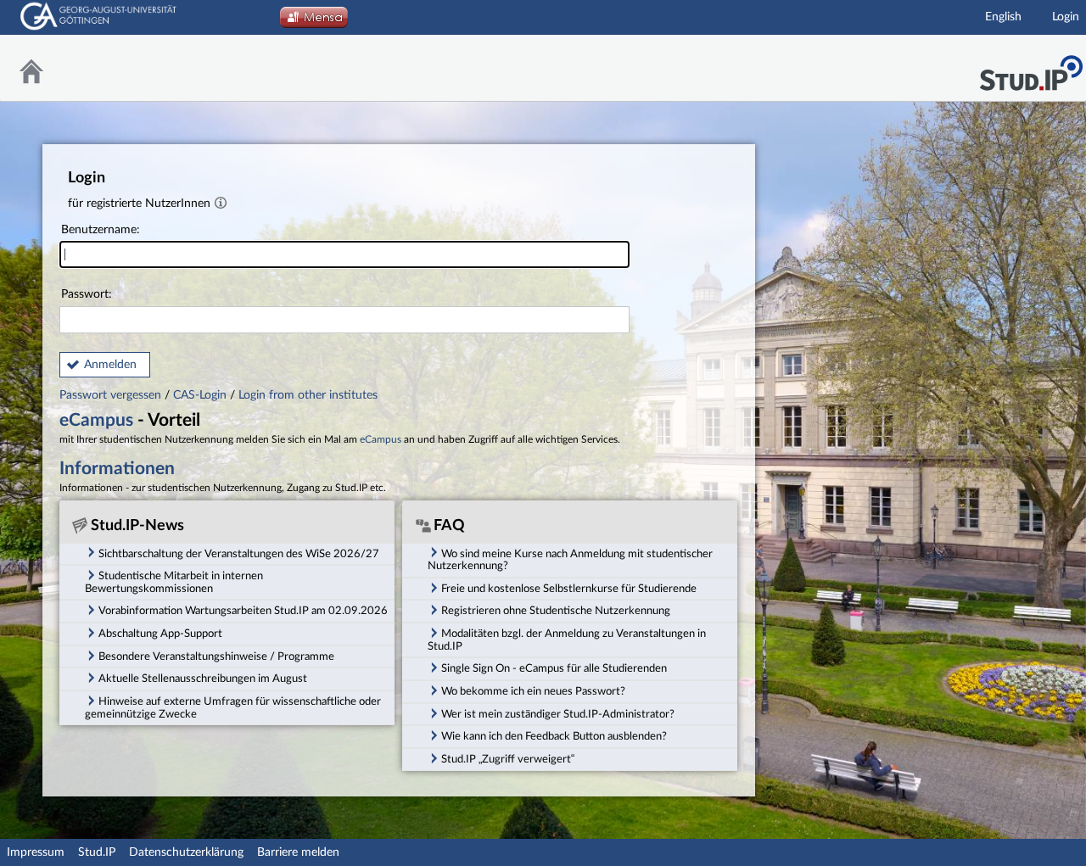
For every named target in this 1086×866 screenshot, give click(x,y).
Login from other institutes (308, 395)
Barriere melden (298, 852)
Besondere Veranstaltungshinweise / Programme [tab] (216, 656)
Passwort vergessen (112, 395)
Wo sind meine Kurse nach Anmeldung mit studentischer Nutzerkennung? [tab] (570, 560)
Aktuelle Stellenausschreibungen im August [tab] (202, 678)
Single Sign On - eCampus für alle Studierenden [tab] (554, 668)
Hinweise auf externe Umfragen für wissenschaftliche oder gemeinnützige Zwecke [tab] (233, 708)
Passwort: (86, 294)
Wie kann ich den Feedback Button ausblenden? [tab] (554, 736)
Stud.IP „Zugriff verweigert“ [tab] (507, 759)
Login (1065, 17)
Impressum (35, 852)
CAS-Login (200, 395)
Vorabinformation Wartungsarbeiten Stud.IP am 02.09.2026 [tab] (243, 611)
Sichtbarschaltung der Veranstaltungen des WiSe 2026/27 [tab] (238, 554)
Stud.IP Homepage (1031, 68)
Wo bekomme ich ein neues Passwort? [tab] (533, 691)
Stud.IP (96, 852)
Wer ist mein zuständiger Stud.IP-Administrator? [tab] (558, 714)
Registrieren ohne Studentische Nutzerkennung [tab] (555, 611)
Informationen (117, 469)
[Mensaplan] (314, 22)
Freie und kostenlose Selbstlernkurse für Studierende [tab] (569, 589)
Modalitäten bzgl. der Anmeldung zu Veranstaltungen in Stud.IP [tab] (567, 640)
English (1003, 17)
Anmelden (110, 365)
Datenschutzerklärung (186, 852)
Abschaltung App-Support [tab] (160, 634)
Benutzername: (100, 230)
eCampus (96, 420)
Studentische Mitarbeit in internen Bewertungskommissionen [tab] (174, 582)
